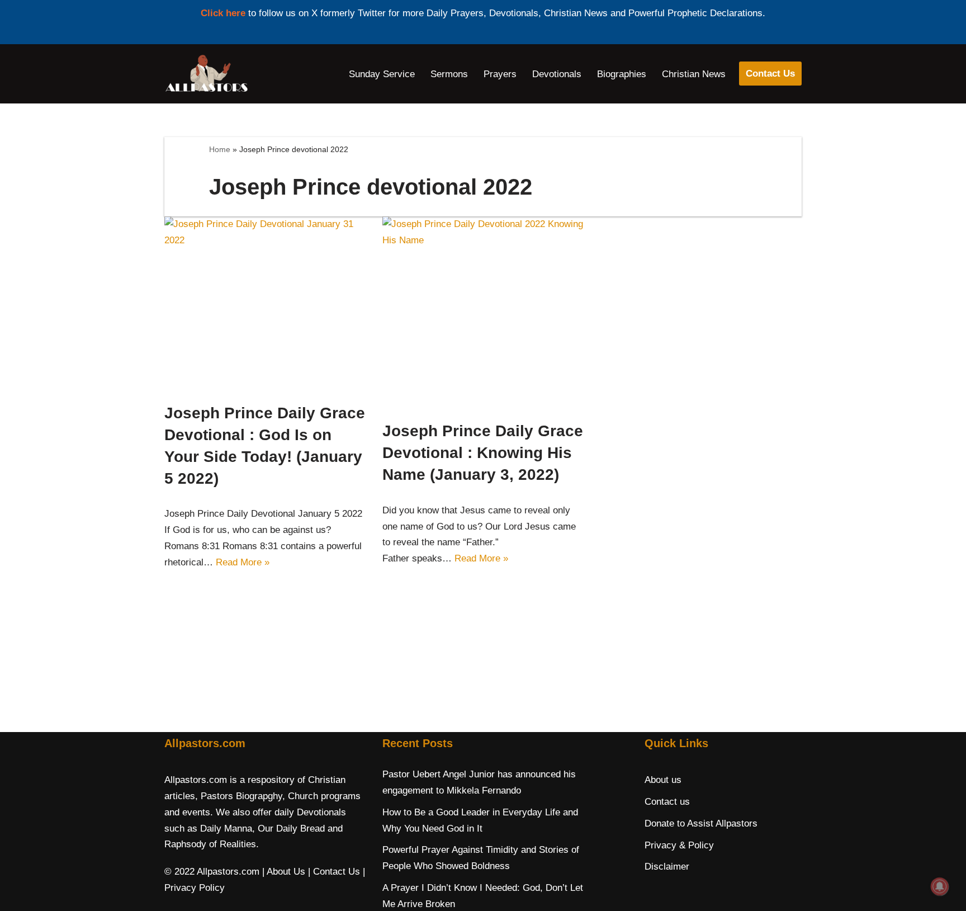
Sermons (449, 74)
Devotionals (556, 74)
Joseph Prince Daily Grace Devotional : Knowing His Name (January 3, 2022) (482, 452)
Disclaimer (667, 866)
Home (219, 149)
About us (663, 780)
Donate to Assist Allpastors (701, 823)
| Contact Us (334, 871)
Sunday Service (382, 74)
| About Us (283, 871)
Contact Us (770, 73)
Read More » (242, 562)
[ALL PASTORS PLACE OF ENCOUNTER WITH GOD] (206, 73)
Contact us (667, 801)
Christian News (694, 74)
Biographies (621, 74)
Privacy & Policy (679, 845)
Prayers (500, 74)
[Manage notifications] (940, 886)
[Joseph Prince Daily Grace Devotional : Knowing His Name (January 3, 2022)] (483, 312)
